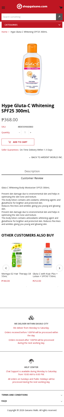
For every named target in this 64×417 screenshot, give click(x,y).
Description (32, 171)
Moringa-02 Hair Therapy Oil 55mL (16, 275)
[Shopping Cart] (61, 7)
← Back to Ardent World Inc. (46, 157)
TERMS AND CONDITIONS (14, 394)
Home (4, 31)
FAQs (4, 401)
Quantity (5, 132)
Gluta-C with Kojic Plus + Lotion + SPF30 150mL (45, 275)
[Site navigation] (3, 7)
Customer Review (32, 178)
